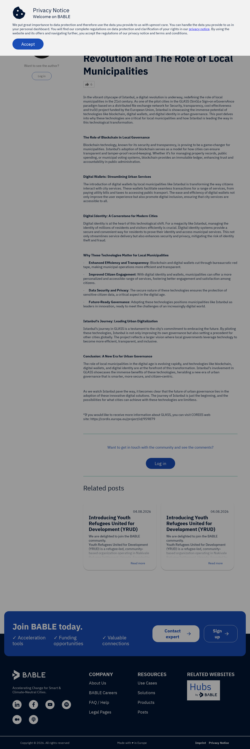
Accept (28, 44)
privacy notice (199, 29)
